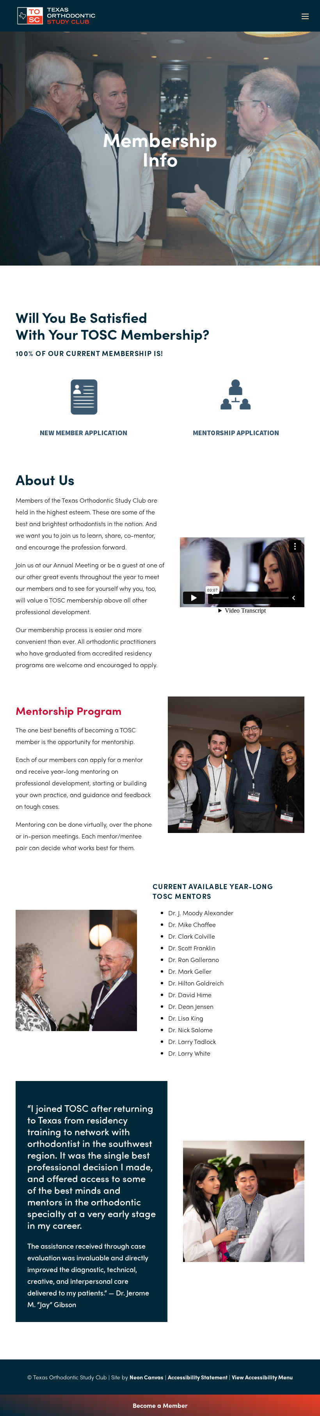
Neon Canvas (147, 1377)
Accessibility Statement (198, 1377)
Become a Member (160, 1405)
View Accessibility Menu (262, 1377)
